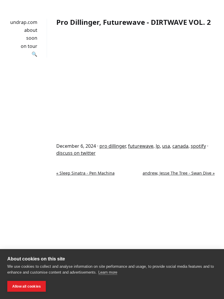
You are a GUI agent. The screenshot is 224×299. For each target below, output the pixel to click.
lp (158, 146)
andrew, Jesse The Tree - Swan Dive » (179, 173)
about (30, 30)
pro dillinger (112, 146)
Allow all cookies (26, 286)
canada (180, 146)
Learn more (107, 272)
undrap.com (23, 22)
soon (31, 38)
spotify (198, 146)
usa (166, 146)
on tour (29, 46)
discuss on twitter (76, 153)
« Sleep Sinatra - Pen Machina (85, 173)
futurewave (140, 146)
